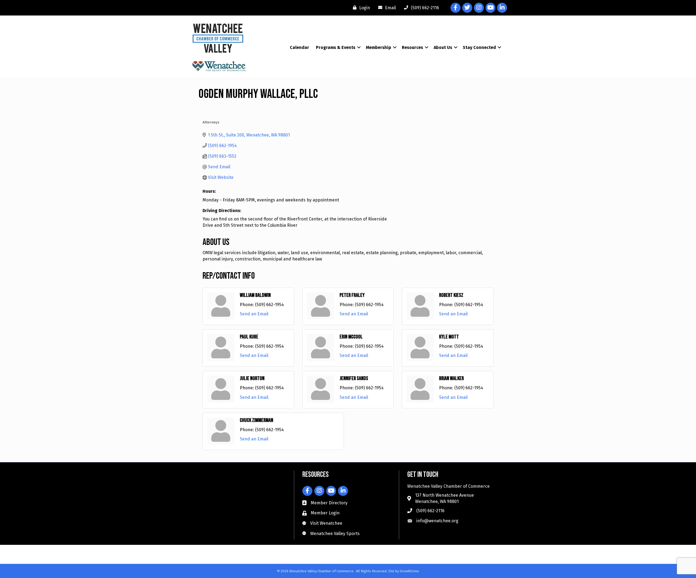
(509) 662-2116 (430, 510)
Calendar (299, 47)
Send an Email (254, 313)
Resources (412, 47)
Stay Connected (479, 47)
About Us (443, 47)
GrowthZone (409, 571)
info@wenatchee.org (437, 520)
